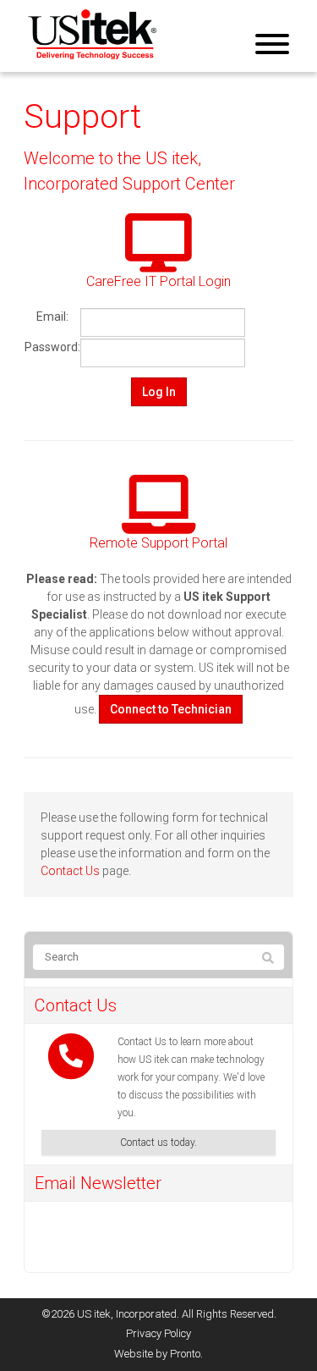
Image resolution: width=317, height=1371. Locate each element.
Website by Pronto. (158, 1353)
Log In (159, 392)
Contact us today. (158, 1142)
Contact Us (70, 871)
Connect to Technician (171, 709)
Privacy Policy (158, 1333)
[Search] (268, 958)
